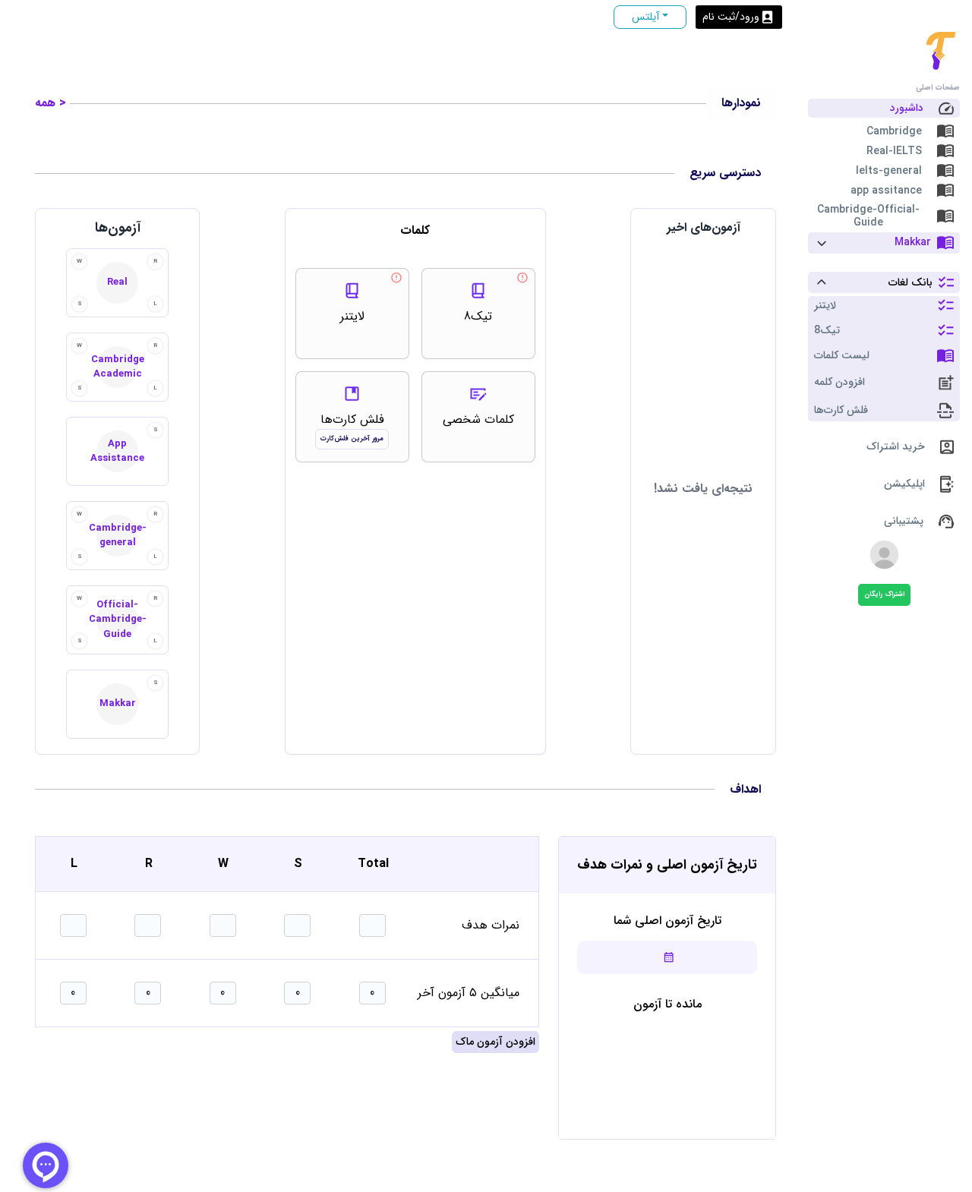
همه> (50, 103)
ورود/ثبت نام (730, 16)
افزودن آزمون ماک (495, 1041)
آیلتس (645, 16)
